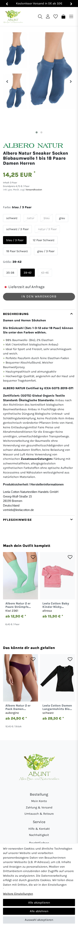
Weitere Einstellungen (18, 894)
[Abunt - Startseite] (13, 16)
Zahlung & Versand (39, 807)
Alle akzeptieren (39, 902)
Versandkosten (33, 189)
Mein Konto (39, 801)
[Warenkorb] (63, 16)
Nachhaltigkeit (39, 835)
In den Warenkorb (38, 296)
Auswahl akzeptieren (39, 920)
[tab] (39, 412)
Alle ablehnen (39, 911)
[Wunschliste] (55, 16)
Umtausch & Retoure (39, 813)
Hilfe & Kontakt (39, 829)
